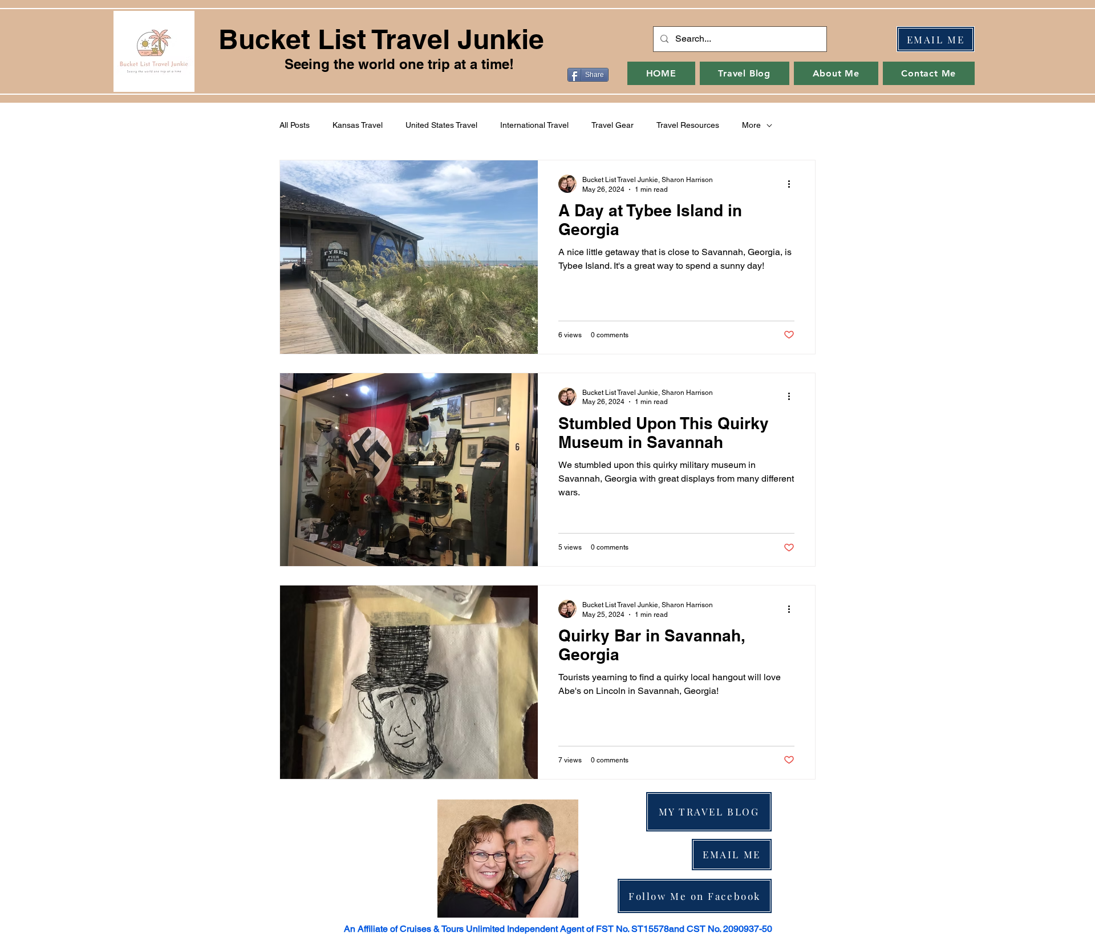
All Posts (294, 125)
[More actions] (793, 184)
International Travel (534, 125)
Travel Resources (687, 125)
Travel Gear (612, 125)
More (751, 125)
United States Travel (441, 125)
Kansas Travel (357, 125)
